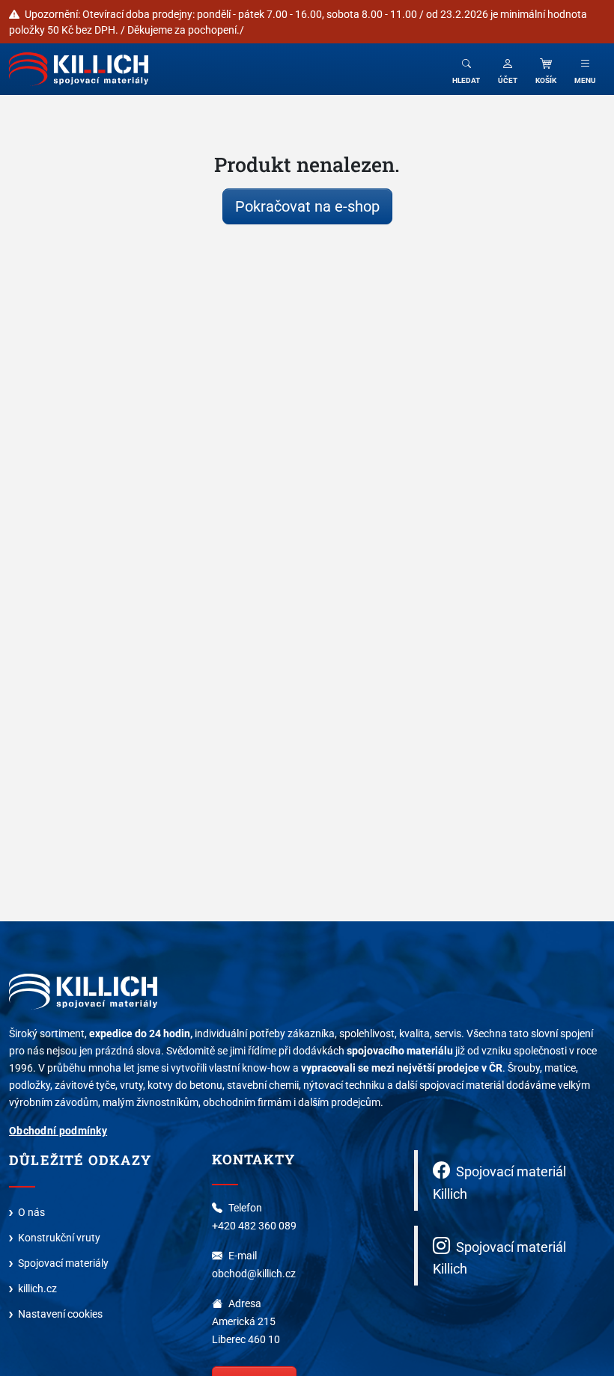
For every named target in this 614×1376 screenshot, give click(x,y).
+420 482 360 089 (254, 1225)
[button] (507, 69)
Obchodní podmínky (58, 1130)
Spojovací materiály (63, 1262)
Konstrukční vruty (59, 1237)
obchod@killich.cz (254, 1273)
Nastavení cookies (60, 1313)
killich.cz (37, 1288)
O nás (31, 1211)
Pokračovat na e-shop (307, 206)
